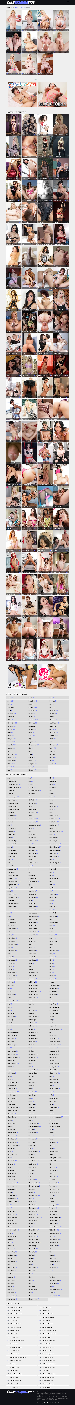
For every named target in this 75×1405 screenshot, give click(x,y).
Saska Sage (54, 1048)
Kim (30, 1048)
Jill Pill (31, 963)
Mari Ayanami (34, 1208)
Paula (52, 928)
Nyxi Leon (53, 888)
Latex (31, 732)
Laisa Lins (32, 1085)
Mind (31, 1277)
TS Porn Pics (14, 1334)
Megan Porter (34, 1233)
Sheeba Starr (55, 1073)
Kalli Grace (33, 982)
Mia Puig (32, 1255)
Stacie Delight (54, 1107)
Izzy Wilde (33, 888)
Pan (51, 903)
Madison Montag (34, 1186)
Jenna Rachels (34, 932)
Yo (52, 1271)
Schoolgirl (53, 713)
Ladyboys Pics (14, 1367)
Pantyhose (33, 764)
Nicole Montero (55, 847)
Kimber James (34, 1054)
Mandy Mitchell (34, 1195)
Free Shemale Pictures (17, 1340)
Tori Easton (54, 1170)
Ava (10, 954)
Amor (10, 859)
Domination (12, 760)
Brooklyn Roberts (14, 1057)
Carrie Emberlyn (13, 1098)
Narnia (52, 809)
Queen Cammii (55, 985)
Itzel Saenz (33, 875)
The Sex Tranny (47, 1350)
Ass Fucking (12, 707)
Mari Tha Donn (34, 1211)
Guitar (31, 828)
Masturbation (34, 745)
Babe (10, 710)
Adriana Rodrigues (14, 787)
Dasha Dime (12, 1211)
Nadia (52, 784)
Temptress (54, 1142)
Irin (30, 872)
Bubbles (11, 1067)
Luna (31, 1176)
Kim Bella (32, 1051)
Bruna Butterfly (13, 1063)
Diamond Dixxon (13, 1217)
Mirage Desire (34, 1289)
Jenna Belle (33, 922)
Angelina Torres (14, 885)
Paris (52, 910)
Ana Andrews (13, 869)
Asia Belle (11, 925)
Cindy (10, 1151)
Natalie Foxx (54, 822)
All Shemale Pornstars (49, 1364)
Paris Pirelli (53, 913)
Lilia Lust (32, 1129)
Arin (10, 913)
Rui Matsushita (55, 1007)
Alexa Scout (12, 815)
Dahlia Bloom (12, 1180)
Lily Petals (32, 1142)
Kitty (31, 1067)
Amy (10, 863)
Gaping (32, 713)
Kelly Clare (33, 1023)
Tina (51, 1164)
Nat (52, 812)
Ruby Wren (54, 1004)
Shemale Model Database (18, 1357)
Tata (52, 1136)
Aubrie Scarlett (13, 944)
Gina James (33, 803)
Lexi (31, 1120)
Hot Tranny (13, 1364)
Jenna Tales (33, 935)
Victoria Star (54, 1224)
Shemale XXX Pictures (49, 1374)
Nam (52, 790)
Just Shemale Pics (16, 1310)
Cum (10, 751)
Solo (53, 729)
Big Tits (12, 729)
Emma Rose (12, 1261)
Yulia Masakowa (55, 1280)
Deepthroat (12, 757)
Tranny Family (14, 1387)
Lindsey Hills (33, 1145)
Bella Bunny (12, 1016)
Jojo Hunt (32, 969)
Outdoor (32, 757)
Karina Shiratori (34, 994)
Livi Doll (32, 1154)
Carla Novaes (12, 1085)
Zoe (52, 1286)
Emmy (10, 1264)
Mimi (31, 1274)
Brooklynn (12, 1060)
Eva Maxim (12, 1293)
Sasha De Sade (55, 1045)
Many (31, 1198)
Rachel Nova (54, 991)
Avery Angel (12, 960)
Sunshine (53, 1114)
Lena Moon (32, 1114)
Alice (10, 825)
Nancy (52, 797)
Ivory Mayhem (34, 881)
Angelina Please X (14, 881)
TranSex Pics (14, 1320)
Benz (10, 1029)
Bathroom (12, 717)
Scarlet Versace (55, 1054)
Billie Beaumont (13, 1035)
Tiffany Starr (55, 1161)
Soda (52, 1092)
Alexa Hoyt (11, 812)
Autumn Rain (12, 950)
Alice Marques (12, 828)
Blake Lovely (12, 1045)
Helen (31, 844)
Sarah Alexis (54, 1035)
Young (53, 764)
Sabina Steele (55, 1013)
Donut (10, 1233)
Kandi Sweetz (34, 988)
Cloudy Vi (11, 1164)
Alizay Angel (12, 834)
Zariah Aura (54, 1283)
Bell (10, 1007)
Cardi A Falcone (13, 1082)
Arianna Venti (12, 907)
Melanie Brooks (34, 1239)
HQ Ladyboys (46, 1337)
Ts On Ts (53, 751)
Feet (10, 770)
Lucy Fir (31, 1173)
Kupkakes (32, 1076)
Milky (31, 1264)
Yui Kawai (53, 1277)
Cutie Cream (12, 1176)
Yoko (52, 1274)
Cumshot (12, 754)
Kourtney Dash (34, 1073)
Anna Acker (12, 894)
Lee (31, 1098)
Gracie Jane (33, 819)
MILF (31, 748)
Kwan (31, 1079)
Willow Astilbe (54, 1245)
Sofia (52, 1095)
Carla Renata (12, 1089)
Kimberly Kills (33, 1060)
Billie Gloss (12, 1038)
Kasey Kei (32, 1004)
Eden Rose (12, 1245)
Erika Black (12, 1271)
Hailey (31, 831)
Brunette (12, 745)
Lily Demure (33, 1139)
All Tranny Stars (15, 1317)
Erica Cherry (12, 1267)
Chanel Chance (13, 1111)
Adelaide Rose (13, 781)
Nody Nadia (54, 869)
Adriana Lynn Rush (14, 784)
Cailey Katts (12, 1073)
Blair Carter (12, 1041)
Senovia (53, 1060)
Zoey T (53, 1293)
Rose (52, 1001)
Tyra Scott (54, 1176)
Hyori (31, 866)
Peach (52, 932)
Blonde (11, 735)
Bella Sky (11, 1019)
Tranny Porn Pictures (48, 1367)
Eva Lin (11, 1289)
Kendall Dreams (34, 1032)
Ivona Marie (33, 878)
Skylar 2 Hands (55, 1089)
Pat (52, 919)
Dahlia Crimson (13, 1183)
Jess (31, 944)
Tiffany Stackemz (56, 1158)
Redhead (54, 710)
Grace (31, 815)
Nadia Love (54, 787)
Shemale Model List (48, 1377)
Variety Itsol (54, 1205)
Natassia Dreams (56, 831)
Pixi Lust (53, 957)
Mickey (32, 1258)
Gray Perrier (33, 822)
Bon (10, 1048)
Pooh (52, 966)
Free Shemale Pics (16, 1347)
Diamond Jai (12, 1220)
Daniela (10, 1192)
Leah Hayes (33, 1095)
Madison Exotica (34, 1183)
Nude (31, 751)
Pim (51, 947)
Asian (11, 701)
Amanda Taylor (13, 844)
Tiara (52, 1148)
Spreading (54, 732)
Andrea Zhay (12, 872)
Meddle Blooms (34, 1230)
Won (51, 1252)
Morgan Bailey (34, 1299)
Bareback (12, 713)
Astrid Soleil (12, 932)
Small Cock (54, 723)
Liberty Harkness (35, 1126)
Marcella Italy (33, 1205)
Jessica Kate (33, 954)
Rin (51, 998)
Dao (10, 1205)
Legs (31, 738)
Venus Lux (54, 1208)
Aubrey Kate (12, 938)
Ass (10, 704)
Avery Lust (12, 963)
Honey (31, 859)
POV (52, 707)
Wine (52, 1249)
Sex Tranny (45, 1310)
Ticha (52, 1154)
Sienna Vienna (54, 1079)
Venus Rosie (54, 1211)
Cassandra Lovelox (14, 1107)
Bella (10, 1010)
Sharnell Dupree (55, 1070)
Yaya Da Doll (54, 1267)
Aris (9, 916)
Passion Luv (54, 916)
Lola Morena (33, 1164)
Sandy (52, 1023)
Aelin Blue (12, 790)
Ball (10, 988)
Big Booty (12, 723)
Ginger (31, 806)
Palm (52, 900)
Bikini (10, 732)
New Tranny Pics (15, 1360)
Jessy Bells (32, 957)
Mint (31, 1283)
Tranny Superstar (47, 1357)
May (31, 1227)
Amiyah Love (12, 856)
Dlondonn (11, 1227)
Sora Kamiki (54, 1101)
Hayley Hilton (33, 837)
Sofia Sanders (54, 1098)
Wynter (52, 1255)
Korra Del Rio (33, 1070)
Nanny (52, 800)
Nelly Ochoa (54, 837)
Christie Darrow (13, 1142)
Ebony (11, 764)
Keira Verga (33, 1019)
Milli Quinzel (33, 1271)
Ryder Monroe (55, 1010)
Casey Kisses (12, 1104)
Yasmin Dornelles (56, 1261)
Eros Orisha (12, 1280)
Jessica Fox (33, 950)
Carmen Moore (13, 1092)
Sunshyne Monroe (56, 1117)
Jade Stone (33, 894)
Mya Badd (54, 781)
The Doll (53, 1145)
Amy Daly (11, 866)
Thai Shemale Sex (48, 1317)
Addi (10, 778)
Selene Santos (55, 1057)
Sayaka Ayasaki (55, 1051)
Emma (10, 1258)
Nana (52, 794)
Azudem (11, 969)
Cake (10, 1076)
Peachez (53, 935)
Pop (52, 969)
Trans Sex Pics (46, 1344)
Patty (52, 925)
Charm (10, 1120)
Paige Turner (54, 897)
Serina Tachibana (56, 1063)
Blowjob (12, 738)
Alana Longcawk (14, 803)
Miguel (31, 1261)
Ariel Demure (12, 910)
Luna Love (33, 1180)
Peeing (32, 767)
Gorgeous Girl (34, 812)
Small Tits (54, 726)
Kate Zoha (33, 1010)
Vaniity (53, 1195)
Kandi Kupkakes (34, 985)
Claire (10, 1158)
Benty (10, 1026)
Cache (10, 1070)
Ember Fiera (12, 1252)
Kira (30, 1063)
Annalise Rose (12, 900)
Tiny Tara (53, 1167)
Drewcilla (11, 1239)
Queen (52, 982)
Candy (10, 1079)
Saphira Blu (54, 1026)
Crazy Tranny (14, 1330)
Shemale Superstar (16, 1314)
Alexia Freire (12, 819)
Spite (52, 1104)
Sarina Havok (54, 1038)
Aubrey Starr (12, 941)
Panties (32, 760)
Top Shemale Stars (16, 1327)
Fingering (33, 701)
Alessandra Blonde (14, 809)
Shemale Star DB (15, 1380)
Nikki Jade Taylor (56, 850)
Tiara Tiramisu (55, 1151)
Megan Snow (33, 1236)
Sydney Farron (54, 1123)
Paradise (53, 907)
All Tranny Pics (46, 1307)
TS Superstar (14, 1354)
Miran (31, 1293)
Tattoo (53, 738)
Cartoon (11, 1101)
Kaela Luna (33, 979)
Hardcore (33, 720)
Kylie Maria (33, 1082)
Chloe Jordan (13, 1136)
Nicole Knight (54, 841)
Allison (10, 837)
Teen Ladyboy (46, 1387)
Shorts (52, 717)
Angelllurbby (12, 888)
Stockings (54, 735)
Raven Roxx (54, 994)
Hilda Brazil (33, 847)
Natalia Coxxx (55, 819)
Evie (30, 778)
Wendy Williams (55, 1239)
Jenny (31, 938)
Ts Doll (52, 1173)
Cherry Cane (12, 1129)
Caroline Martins (13, 1095)
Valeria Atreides (55, 1189)
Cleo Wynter (12, 1161)
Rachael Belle (55, 988)
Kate (30, 1007)
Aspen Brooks (13, 928)
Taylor (52, 1139)
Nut (52, 881)
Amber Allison (12, 850)
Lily (30, 1136)
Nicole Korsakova (55, 844)
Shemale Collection (16, 1324)
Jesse (32, 947)
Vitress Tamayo (56, 1227)
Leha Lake (32, 1104)
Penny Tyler (54, 941)
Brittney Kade (13, 1054)
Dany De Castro (13, 1202)
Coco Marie (12, 1170)
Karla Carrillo (34, 998)
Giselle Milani (33, 809)
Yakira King (53, 1258)
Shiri (52, 1076)
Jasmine (32, 910)
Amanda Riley (13, 841)
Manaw (32, 1192)
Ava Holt (11, 957)
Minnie (31, 1280)
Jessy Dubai (33, 960)
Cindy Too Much (13, 1154)
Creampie (12, 748)
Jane (31, 900)
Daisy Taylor (12, 1189)
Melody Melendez (35, 1242)
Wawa (52, 1236)
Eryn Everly (11, 1283)
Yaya (52, 1264)
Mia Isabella (33, 1249)
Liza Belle (32, 1158)
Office (31, 754)
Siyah (52, 1085)
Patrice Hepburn (55, 922)
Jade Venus (33, 897)
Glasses (32, 717)
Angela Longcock (13, 875)
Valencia (53, 1180)
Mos (52, 778)
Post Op (53, 704)
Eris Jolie (11, 1277)
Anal (10, 698)
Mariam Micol (34, 1214)
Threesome (54, 745)
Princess (53, 979)
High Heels (33, 723)
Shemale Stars (47, 1327)
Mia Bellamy (33, 1245)
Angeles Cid (12, 878)
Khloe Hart (33, 1041)
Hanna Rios (33, 834)
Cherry (10, 1126)
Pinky (52, 954)
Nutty (52, 885)
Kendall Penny (34, 1035)
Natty (52, 834)
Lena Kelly (33, 1111)
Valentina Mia (55, 1183)
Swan (52, 1120)
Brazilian (12, 742)
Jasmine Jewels (35, 913)
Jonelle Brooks (34, 972)
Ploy (52, 960)
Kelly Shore (33, 1026)
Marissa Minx (33, 1220)
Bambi (10, 991)
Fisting (31, 704)
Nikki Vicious (54, 856)
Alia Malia (11, 822)
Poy (52, 972)
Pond (52, 963)
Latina (32, 735)
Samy (52, 1019)
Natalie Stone (54, 828)
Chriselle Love (12, 1139)
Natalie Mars (54, 825)
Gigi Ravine (33, 800)
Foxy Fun (32, 787)
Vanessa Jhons (55, 1192)
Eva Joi (11, 1286)
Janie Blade (33, 907)
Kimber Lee (33, 1057)
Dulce (10, 1242)
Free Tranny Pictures (48, 1354)
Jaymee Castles (34, 919)
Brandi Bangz (13, 1051)
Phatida (52, 944)
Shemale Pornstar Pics (49, 1334)
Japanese (33, 729)
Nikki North (54, 853)
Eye (31, 781)
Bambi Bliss (12, 994)
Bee (10, 1004)
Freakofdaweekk (35, 790)
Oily (51, 891)
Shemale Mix (14, 1370)
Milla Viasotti (33, 1267)
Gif (30, 797)
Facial (11, 767)
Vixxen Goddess (55, 1233)
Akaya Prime (12, 800)
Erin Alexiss (12, 1274)
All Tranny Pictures (48, 1384)
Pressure (53, 976)
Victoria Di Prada (56, 1217)
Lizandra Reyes (34, 1161)
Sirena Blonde (54, 1082)
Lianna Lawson (34, 1123)
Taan (52, 1129)
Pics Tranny (14, 1344)
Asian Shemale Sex (48, 1347)
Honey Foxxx (33, 863)
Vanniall (53, 1202)
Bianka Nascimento (14, 1032)
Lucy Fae (32, 1170)
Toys (53, 748)
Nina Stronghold (55, 863)
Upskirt (53, 757)
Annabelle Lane (13, 897)
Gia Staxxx (33, 794)
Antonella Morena (14, 903)
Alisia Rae (11, 831)
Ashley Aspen (13, 919)
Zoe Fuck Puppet (56, 1289)
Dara (10, 1208)
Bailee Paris (12, 976)
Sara (52, 1032)
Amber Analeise (13, 853)
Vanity (52, 1198)
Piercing (32, 770)
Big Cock (12, 726)
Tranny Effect (14, 1337)
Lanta (31, 1089)
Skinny (53, 720)
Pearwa (53, 938)
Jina (30, 966)
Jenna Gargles (34, 928)
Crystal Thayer (13, 1173)
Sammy (53, 1016)
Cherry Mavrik (13, 1132)
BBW (10, 720)
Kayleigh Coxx (34, 1016)
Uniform (53, 754)
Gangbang (33, 710)
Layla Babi (33, 1092)
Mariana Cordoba (35, 1217)
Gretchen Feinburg (35, 825)
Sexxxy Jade (54, 1067)
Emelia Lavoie (12, 1255)
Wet (52, 760)
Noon (52, 875)
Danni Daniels (13, 1198)
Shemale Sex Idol (47, 1324)
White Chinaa (54, 1242)
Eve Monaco (12, 1299)
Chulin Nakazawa (14, 1145)
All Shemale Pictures (16, 1307)
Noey (52, 872)
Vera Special (54, 1214)
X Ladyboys (46, 1370)
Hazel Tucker (33, 841)
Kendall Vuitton (34, 1038)
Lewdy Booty (33, 1117)
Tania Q (53, 1132)
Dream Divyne (13, 1236)
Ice (30, 869)
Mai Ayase (32, 1189)
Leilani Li (32, 1107)
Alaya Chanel (12, 806)
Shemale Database (48, 1314)
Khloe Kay (32, 1045)
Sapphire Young (56, 1029)
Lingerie (32, 742)
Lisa (31, 1148)
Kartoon (32, 1001)
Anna (10, 891)
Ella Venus (12, 1249)
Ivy (30, 885)
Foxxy (32, 784)
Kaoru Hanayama (35, 991)
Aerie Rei (11, 794)
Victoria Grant (55, 1220)
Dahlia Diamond (13, 1186)
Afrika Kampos (13, 797)
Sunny (52, 1111)
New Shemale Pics (16, 1374)
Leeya (31, 1101)
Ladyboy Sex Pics (47, 1380)
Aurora (10, 947)
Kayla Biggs (33, 1013)
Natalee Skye (54, 815)
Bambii (10, 998)
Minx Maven (33, 1286)
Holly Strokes (33, 856)
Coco (10, 1167)
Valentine (53, 1186)
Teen (52, 742)
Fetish (31, 698)
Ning (51, 866)
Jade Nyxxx (33, 891)
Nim (52, 859)
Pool (52, 698)
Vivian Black (54, 1230)
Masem (32, 1224)
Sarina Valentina (56, 1041)
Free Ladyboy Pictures (49, 1330)
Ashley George (13, 922)
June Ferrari (33, 976)
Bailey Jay (12, 982)
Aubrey (11, 935)
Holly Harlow (33, 850)
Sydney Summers (56, 1126)
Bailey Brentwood (13, 979)
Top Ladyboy (46, 1320)
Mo (30, 1296)
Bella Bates (12, 1013)
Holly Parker (33, 853)
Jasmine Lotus (34, 916)
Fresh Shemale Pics (48, 1360)
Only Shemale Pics (49, 1403)
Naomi (52, 803)
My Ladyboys (14, 1377)
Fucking (33, 707)
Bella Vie (11, 1023)
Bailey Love (12, 985)
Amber (11, 847)
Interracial (33, 726)
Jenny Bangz (33, 941)
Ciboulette (12, 1148)
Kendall (32, 1029)
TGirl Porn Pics (14, 1384)
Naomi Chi (54, 806)
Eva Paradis (12, 1296)
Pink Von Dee (54, 950)
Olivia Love (54, 894)
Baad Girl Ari (12, 972)
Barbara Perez (13, 1001)
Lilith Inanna (33, 1132)
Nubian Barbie (55, 878)
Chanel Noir (12, 1114)
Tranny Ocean (14, 1350)
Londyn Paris (33, 1167)
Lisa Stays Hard (34, 1151)
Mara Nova (32, 1202)
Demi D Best (12, 1214)
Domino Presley (13, 1230)
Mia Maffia (33, 1252)
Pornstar (54, 701)
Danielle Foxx (12, 1195)
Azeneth (11, 966)
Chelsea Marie (13, 1123)
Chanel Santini (13, 1117)
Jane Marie (33, 903)
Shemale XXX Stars (48, 1340)
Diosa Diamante (13, 1224)
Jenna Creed (33, 925)
